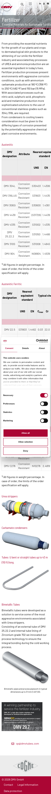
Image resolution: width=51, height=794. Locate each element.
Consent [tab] (9, 348)
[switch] (44, 404)
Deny (25, 451)
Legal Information (27, 784)
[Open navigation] (30, 3)
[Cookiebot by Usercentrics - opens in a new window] (36, 341)
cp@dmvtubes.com (27, 743)
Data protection (13, 791)
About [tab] (42, 348)
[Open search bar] (22, 4)
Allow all (25, 433)
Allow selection (25, 442)
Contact (8, 784)
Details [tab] (25, 348)
